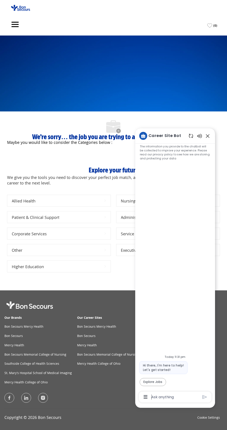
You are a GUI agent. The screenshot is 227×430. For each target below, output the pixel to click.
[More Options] (145, 397)
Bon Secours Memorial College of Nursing (35, 354)
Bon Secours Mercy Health (23, 326)
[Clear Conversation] (191, 136)
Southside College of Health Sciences (31, 363)
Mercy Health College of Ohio (26, 382)
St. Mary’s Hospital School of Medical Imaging (38, 373)
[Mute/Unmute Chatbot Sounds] (199, 136)
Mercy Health (14, 345)
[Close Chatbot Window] (208, 136)
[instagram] (43, 398)
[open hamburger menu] (15, 25)
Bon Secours (13, 336)
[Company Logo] (20, 7)
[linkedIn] (26, 398)
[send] (204, 397)
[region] (175, 266)
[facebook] (9, 398)
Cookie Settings (208, 417)
